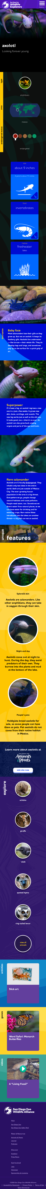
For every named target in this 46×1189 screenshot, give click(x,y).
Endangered (31, 482)
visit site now (23, 770)
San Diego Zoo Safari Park (20, 1128)
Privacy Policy (27, 1185)
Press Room (15, 1157)
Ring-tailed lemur (23, 923)
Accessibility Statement (12, 1185)
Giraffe (23, 831)
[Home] (13, 4)
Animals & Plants (17, 1138)
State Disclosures (24, 1188)
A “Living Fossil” (18, 1084)
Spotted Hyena (23, 892)
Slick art (14, 989)
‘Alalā (23, 862)
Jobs (12, 1167)
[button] (42, 4)
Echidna (23, 800)
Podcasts (14, 1144)
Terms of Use (39, 1185)
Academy (14, 1154)
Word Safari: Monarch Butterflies (21, 1038)
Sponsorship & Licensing (19, 1173)
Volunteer (14, 1170)
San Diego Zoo (16, 1125)
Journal (13, 1141)
